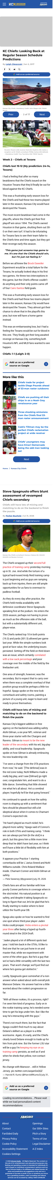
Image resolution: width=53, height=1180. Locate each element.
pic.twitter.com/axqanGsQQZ (27, 1070)
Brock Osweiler (36, 263)
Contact (6, 1128)
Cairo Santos (17, 288)
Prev (10, 114)
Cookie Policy (9, 1143)
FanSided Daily (10, 1133)
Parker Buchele (13, 516)
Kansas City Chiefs (18, 468)
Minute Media (16, 1161)
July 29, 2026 (39, 878)
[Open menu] (4, 4)
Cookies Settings (11, 1154)
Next (42, 114)
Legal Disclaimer (41, 1143)
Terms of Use (39, 1138)
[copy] (19, 69)
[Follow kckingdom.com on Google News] (46, 364)
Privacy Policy (9, 1138)
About (5, 1123)
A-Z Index (37, 1148)
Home (5, 468)
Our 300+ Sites (40, 1128)
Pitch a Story (39, 1133)
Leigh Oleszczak (14, 64)
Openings (37, 1123)
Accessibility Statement (15, 1148)
